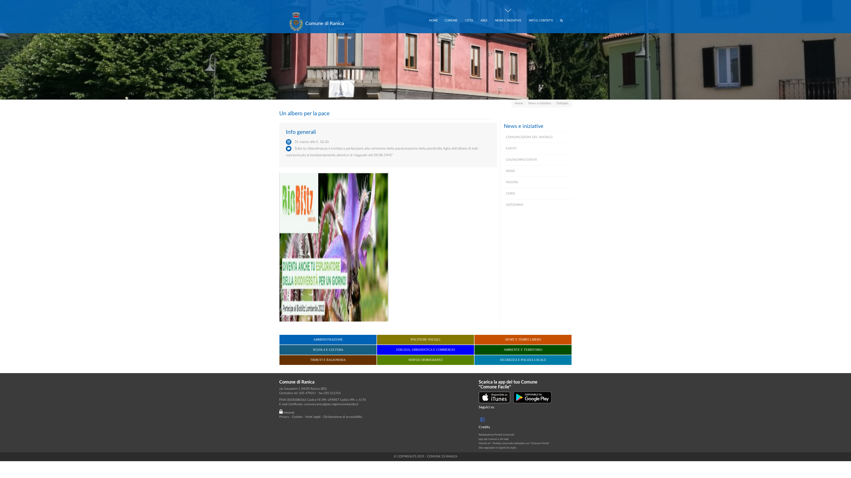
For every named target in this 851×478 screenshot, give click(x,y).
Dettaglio (562, 103)
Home (433, 20)
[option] (425, 50)
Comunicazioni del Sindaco (529, 137)
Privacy (284, 416)
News (510, 171)
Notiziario (514, 204)
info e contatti (541, 20)
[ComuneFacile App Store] (494, 397)
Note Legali (312, 416)
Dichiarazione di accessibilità (342, 416)
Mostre (512, 182)
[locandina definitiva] (334, 246)
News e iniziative (508, 20)
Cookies (297, 416)
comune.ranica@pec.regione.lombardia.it (331, 404)
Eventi (511, 148)
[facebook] (482, 420)
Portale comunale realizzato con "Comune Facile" (521, 443)
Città (469, 20)
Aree (484, 20)
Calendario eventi (521, 159)
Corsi (510, 193)
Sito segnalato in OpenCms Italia (497, 447)
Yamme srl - (486, 443)
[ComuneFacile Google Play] (532, 397)
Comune (451, 20)
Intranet (288, 412)
